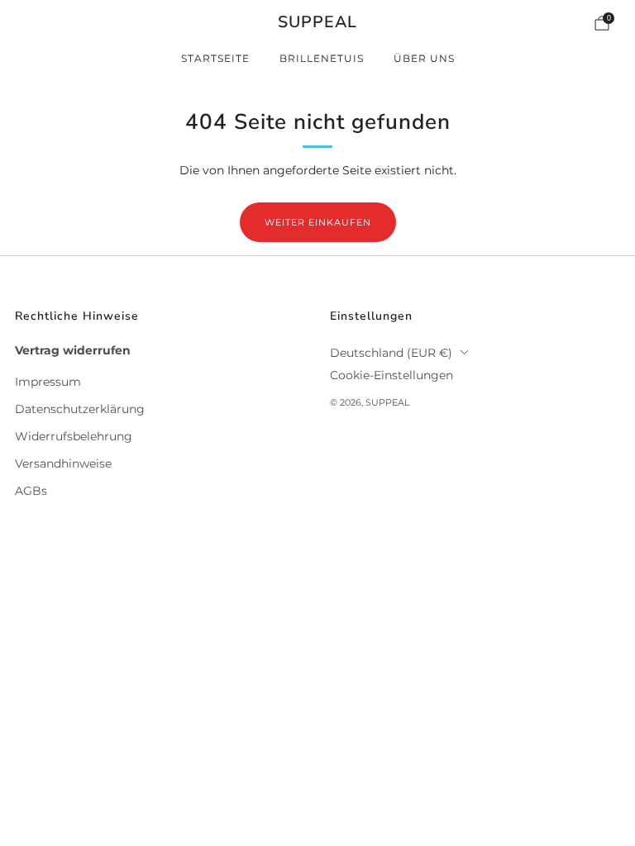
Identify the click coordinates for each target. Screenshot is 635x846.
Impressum (48, 381)
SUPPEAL (317, 22)
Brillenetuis (321, 58)
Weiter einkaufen (318, 222)
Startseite (215, 58)
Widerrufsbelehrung (73, 436)
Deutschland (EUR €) (391, 352)
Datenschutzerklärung (80, 409)
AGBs (31, 490)
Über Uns (424, 58)
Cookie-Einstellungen (391, 375)
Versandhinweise (63, 463)
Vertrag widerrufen (73, 350)
